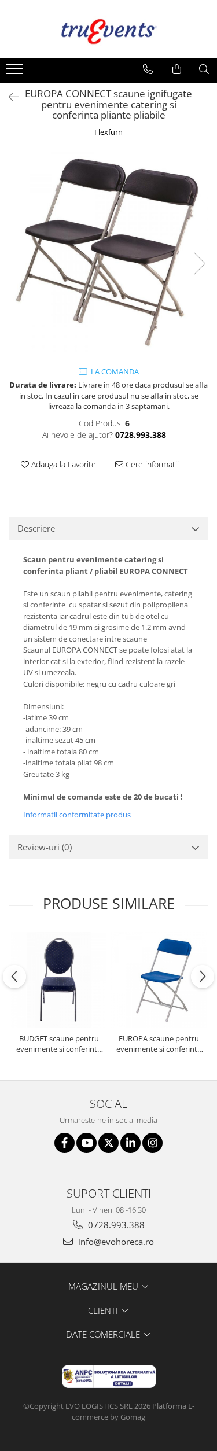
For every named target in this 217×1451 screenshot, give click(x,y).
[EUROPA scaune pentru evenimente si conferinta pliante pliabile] (159, 980)
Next (199, 263)
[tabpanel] (108, 252)
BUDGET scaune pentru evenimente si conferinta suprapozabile (58, 1043)
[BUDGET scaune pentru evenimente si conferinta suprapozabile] (58, 980)
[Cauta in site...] (204, 69)
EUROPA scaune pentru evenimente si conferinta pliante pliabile (158, 1043)
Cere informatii (151, 464)
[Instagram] (152, 1143)
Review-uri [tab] (44, 847)
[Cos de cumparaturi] (176, 69)
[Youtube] (86, 1143)
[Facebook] (64, 1143)
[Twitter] (108, 1143)
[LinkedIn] (130, 1143)
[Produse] (16, 72)
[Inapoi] (8, 97)
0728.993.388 (115, 1225)
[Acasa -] (109, 29)
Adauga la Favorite (62, 464)
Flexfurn (108, 132)
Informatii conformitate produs (77, 814)
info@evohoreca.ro (115, 1241)
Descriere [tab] (36, 528)
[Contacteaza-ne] (148, 69)
